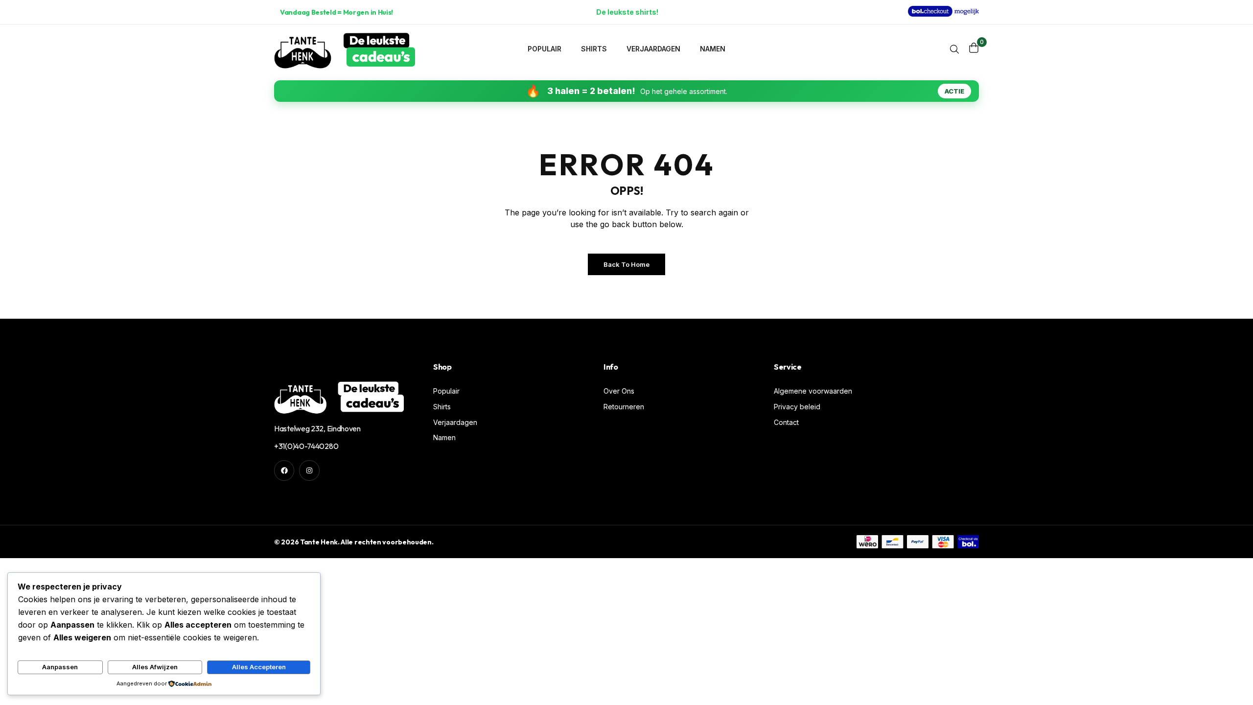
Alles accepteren (259, 667)
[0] (974, 47)
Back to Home (626, 264)
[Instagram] (309, 470)
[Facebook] (284, 470)
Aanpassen (60, 667)
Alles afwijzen (155, 667)
